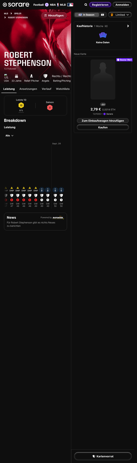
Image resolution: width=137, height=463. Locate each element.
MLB (63, 4)
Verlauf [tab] (46, 88)
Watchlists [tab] (63, 88)
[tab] (102, 14)
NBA (53, 4)
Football (38, 4)
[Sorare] (16, 5)
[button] (5, 179)
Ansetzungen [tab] (28, 88)
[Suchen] (86, 4)
